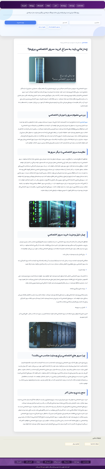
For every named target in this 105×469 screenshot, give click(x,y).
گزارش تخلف (40, 5)
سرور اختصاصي (84, 122)
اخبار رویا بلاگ (48, 462)
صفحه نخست (80, 5)
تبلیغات (48, 5)
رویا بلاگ (42, 467)
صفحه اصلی (85, 42)
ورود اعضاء (71, 5)
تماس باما (19, 462)
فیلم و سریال (76, 444)
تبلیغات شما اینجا (95, 444)
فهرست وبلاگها (57, 462)
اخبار (55, 5)
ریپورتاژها (32, 5)
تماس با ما (24, 5)
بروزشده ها (63, 5)
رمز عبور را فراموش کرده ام (54, 27)
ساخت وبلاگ (67, 462)
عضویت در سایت (41, 27)
